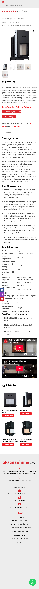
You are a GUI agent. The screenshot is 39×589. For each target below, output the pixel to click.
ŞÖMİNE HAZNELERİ (19, 521)
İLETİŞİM (19, 542)
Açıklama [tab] (7, 133)
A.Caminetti (16, 126)
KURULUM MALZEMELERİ (19, 531)
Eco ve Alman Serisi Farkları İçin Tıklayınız (16, 107)
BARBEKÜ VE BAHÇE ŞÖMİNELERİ (19, 528)
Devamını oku (8, 415)
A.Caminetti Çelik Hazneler (11, 25)
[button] (34, 31)
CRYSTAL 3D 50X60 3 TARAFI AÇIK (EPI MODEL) (10, 440)
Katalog (10, 117)
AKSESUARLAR (19, 535)
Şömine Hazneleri (16, 19)
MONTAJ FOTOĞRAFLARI (19, 539)
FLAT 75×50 (23, 410)
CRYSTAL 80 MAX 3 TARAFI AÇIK (26, 440)
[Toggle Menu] (36, 11)
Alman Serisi (26, 25)
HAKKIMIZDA (19, 517)
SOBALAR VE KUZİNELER (19, 524)
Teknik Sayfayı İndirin (13, 112)
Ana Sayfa (5, 19)
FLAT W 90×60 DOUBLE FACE (9, 411)
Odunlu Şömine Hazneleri (11, 22)
